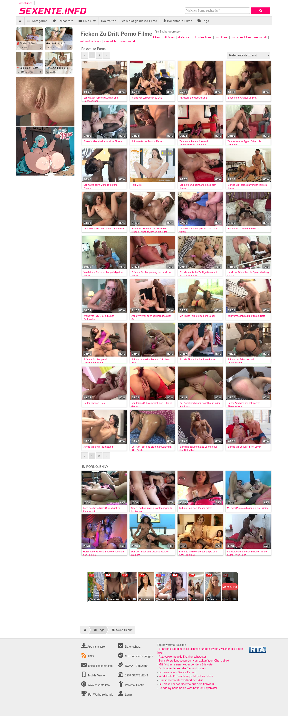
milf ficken (169, 37)
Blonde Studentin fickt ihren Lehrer (197, 359)
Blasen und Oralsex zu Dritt (241, 97)
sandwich (110, 41)
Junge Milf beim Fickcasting (98, 446)
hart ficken (222, 37)
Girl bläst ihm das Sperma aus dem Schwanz (186, 684)
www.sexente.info (99, 685)
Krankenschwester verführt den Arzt (181, 680)
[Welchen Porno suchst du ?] (260, 10)
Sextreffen (108, 21)
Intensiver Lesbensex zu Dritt (146, 97)
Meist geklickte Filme (141, 21)
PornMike (136, 184)
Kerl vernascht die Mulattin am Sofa (246, 315)
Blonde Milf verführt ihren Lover (244, 446)
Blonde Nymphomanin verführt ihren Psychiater (188, 688)
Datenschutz (132, 646)
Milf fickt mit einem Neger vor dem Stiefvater (186, 664)
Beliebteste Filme (179, 21)
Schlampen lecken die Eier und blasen (182, 668)
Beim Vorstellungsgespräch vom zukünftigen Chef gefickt (194, 660)
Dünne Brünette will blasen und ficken (103, 228)
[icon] (20, 21)
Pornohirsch (25, 3)
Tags (205, 21)
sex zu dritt (260, 37)
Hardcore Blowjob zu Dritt (193, 97)
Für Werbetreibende (100, 694)
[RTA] (257, 652)
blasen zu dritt (127, 41)
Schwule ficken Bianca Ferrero (147, 141)
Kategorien (39, 21)
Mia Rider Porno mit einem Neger (197, 315)
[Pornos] (59, 14)
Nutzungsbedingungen (138, 656)
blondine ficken (203, 37)
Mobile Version (96, 675)
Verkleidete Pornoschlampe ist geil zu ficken (186, 676)
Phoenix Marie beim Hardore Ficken (102, 141)
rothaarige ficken (90, 41)
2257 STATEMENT (136, 675)
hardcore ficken (241, 37)
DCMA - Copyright (136, 666)
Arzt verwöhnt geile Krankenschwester (182, 656)
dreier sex (184, 37)
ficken (156, 37)
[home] (84, 630)
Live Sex (89, 21)
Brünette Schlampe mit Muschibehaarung (95, 361)
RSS (91, 656)
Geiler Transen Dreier (94, 403)
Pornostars (64, 21)
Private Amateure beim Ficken (243, 228)
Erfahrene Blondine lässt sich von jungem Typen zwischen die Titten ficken (149, 232)
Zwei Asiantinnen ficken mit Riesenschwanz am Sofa (193, 142)
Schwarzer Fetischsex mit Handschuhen (240, 361)
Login (128, 694)
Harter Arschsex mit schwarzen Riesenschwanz (243, 404)
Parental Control (134, 685)
